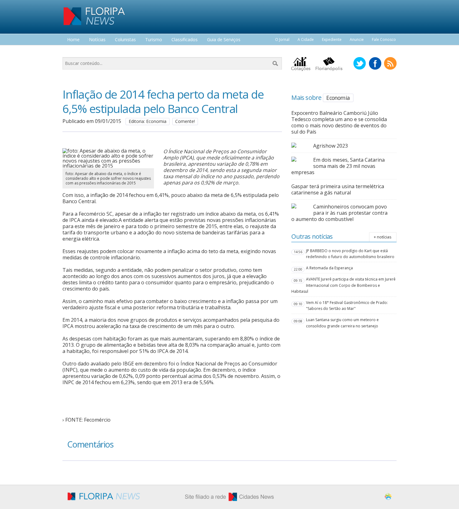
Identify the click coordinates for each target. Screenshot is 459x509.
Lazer (72, 51)
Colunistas (125, 39)
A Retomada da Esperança (329, 268)
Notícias (97, 39)
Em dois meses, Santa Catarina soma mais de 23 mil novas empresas (338, 166)
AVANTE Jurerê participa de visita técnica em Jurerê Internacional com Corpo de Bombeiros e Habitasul (343, 285)
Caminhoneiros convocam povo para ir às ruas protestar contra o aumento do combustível (339, 213)
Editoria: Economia (147, 121)
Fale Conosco (384, 39)
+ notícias (383, 237)
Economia (338, 97)
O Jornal (282, 39)
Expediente (332, 39)
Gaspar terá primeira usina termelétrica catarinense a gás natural (337, 189)
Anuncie (357, 39)
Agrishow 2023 (330, 145)
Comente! (185, 121)
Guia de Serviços (223, 39)
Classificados (184, 39)
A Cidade (306, 39)
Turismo (153, 39)
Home (73, 39)
